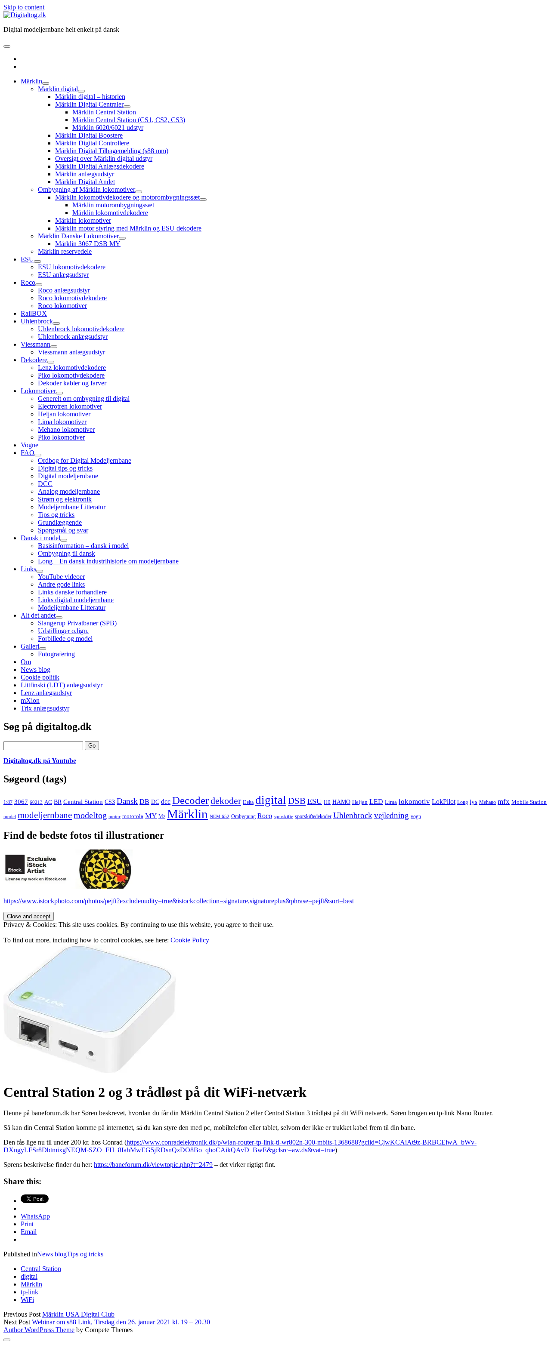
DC (155, 802)
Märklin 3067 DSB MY (88, 243)
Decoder (190, 800)
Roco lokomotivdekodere (72, 298)
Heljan (360, 802)
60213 (36, 802)
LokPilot (443, 801)
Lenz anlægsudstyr (46, 692)
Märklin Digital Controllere (92, 143)
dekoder (225, 800)
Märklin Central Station (104, 112)
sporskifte (283, 816)
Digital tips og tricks (65, 468)
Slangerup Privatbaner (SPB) (77, 623)
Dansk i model (40, 538)
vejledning (391, 815)
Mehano (487, 802)
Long (462, 802)
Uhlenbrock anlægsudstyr (73, 336)
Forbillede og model (65, 638)
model (9, 816)
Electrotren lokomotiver (70, 406)
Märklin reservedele (65, 251)
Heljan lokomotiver (64, 414)
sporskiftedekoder (313, 816)
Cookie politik (40, 677)
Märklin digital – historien (90, 96)
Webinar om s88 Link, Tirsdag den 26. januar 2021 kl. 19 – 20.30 (121, 1322)
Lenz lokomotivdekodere (72, 367)
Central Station (83, 801)
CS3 (110, 801)
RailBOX (34, 313)
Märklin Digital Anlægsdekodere (99, 166)
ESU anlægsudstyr (63, 274)
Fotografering (56, 654)
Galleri (30, 646)
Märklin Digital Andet (85, 181)
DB (144, 801)
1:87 (7, 802)
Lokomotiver (38, 390)
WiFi (27, 1299)
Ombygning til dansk (66, 553)
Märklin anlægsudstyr (84, 174)
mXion (30, 700)
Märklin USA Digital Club (78, 1314)
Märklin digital (58, 88)
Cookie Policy (189, 940)
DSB (297, 801)
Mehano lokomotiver (66, 429)
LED (376, 801)
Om (26, 661)
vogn (416, 816)
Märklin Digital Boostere (89, 135)
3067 (21, 801)
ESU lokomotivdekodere (71, 267)
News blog (35, 669)
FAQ (27, 452)
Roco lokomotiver (62, 305)
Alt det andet (38, 615)
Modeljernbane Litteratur (71, 507)
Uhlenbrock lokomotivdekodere (81, 328)
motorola (132, 816)
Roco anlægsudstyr (64, 290)
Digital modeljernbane (68, 476)
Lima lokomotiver (62, 421)
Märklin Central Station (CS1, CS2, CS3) (128, 119)
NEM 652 (219, 816)
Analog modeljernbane (69, 491)
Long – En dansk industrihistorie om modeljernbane (108, 561)
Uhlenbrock (37, 321)
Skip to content (23, 7)
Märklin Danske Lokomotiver (78, 236)
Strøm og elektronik (65, 499)
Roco (28, 282)
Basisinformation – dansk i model (83, 545)
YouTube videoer (61, 576)
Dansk (127, 801)
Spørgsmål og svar (63, 530)
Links (28, 568)
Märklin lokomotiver (83, 220)
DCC (45, 483)
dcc (165, 802)
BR (58, 802)
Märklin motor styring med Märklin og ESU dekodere (128, 228)
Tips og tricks (56, 514)
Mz (161, 816)
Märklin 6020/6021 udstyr (107, 127)
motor (114, 816)
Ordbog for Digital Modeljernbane (84, 460)
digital (270, 800)
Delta (248, 802)
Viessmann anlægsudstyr (71, 352)
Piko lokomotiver (61, 437)
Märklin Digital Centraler (89, 104)
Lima (391, 802)
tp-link (29, 1292)
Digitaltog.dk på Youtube (39, 760)
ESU (27, 259)
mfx (504, 801)
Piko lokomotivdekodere (71, 375)
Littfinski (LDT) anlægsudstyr (61, 685)
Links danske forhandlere (72, 592)
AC (48, 802)
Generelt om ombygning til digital (84, 398)
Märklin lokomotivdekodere (110, 212)
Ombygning (243, 816)
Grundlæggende (60, 522)
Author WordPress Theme (38, 1329)
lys (473, 801)
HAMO (341, 802)
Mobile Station (529, 802)
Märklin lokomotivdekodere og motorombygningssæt (127, 197)
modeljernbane (45, 815)
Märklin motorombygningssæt (113, 205)
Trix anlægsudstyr (45, 708)
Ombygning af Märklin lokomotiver (86, 189)
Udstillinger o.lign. (63, 630)
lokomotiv (414, 801)
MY (151, 816)
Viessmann (35, 344)
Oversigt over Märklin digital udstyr (103, 158)
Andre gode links (61, 584)
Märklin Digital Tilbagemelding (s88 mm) (111, 150)
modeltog (90, 815)
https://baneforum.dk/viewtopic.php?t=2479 (153, 1164)
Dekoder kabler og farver (72, 383)
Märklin (31, 81)
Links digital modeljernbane (76, 599)
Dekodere (34, 359)
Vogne (29, 445)
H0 (327, 802)
